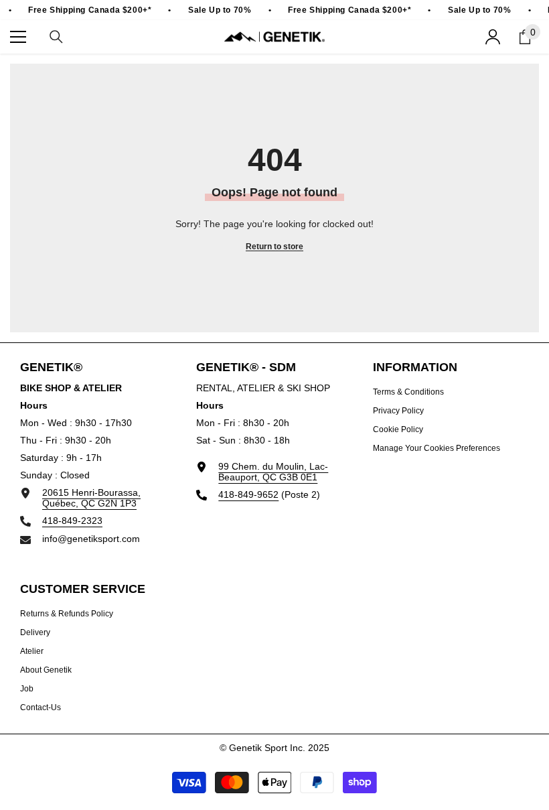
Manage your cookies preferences (436, 448)
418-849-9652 (248, 494)
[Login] (492, 37)
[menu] (18, 37)
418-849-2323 (72, 520)
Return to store (274, 246)
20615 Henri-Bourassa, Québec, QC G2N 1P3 (91, 498)
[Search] (56, 37)
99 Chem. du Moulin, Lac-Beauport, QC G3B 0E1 (273, 471)
